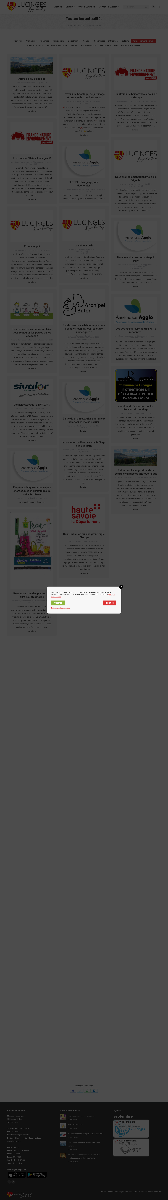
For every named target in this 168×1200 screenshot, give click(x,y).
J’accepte (58, 603)
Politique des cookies (60, 608)
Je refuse (110, 603)
